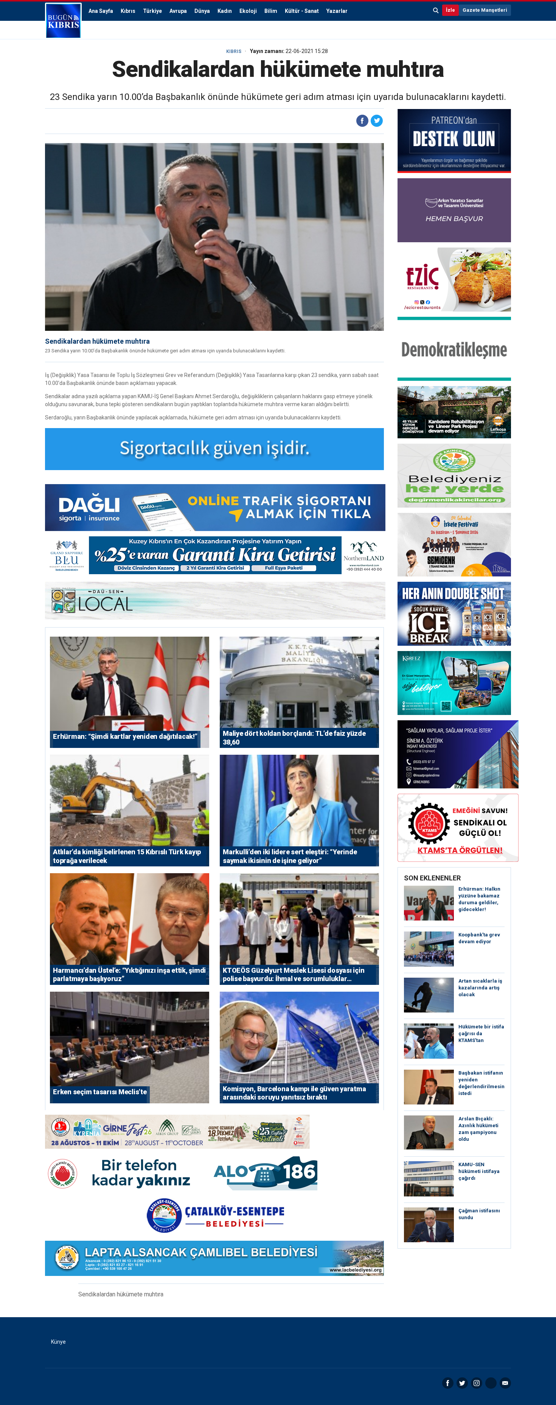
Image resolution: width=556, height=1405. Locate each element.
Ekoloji (248, 11)
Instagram (476, 1383)
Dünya (202, 11)
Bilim (270, 11)
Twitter (462, 1383)
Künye (58, 1342)
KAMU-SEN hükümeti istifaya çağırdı (479, 1171)
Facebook (447, 1383)
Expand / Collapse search (436, 10)
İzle (450, 10)
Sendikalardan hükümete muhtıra (97, 341)
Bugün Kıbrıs (63, 21)
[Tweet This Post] (377, 121)
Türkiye (152, 11)
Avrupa (178, 11)
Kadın (224, 11)
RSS (491, 1383)
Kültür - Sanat (302, 11)
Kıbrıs (128, 11)
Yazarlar (337, 11)
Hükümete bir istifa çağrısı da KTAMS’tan (481, 1033)
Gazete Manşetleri (485, 10)
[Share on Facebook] (362, 121)
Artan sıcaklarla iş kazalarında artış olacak (480, 987)
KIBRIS (233, 51)
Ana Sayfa (101, 11)
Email (505, 1383)
